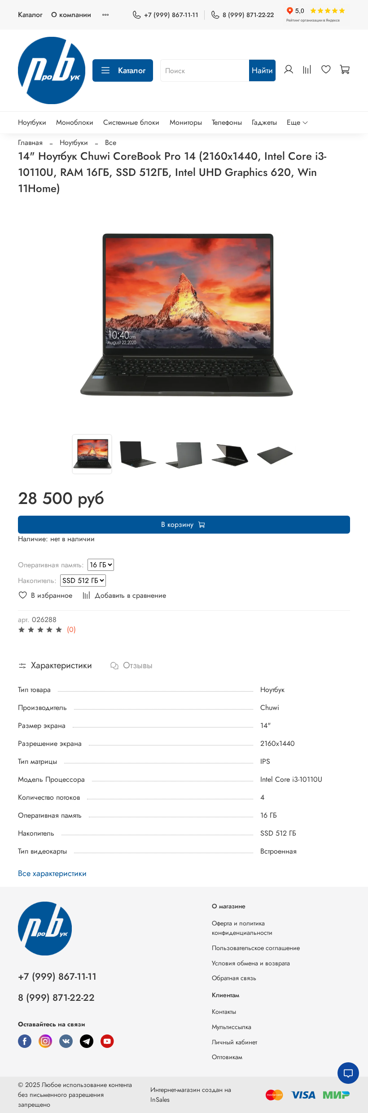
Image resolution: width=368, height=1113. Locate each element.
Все (110, 142)
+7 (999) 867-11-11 (171, 14)
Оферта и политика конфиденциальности (242, 928)
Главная (30, 142)
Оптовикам (227, 1056)
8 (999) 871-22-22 (248, 14)
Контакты (224, 1011)
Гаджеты (264, 122)
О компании (71, 14)
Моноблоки (74, 122)
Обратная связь (234, 977)
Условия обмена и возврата (251, 963)
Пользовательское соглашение (256, 947)
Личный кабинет (234, 1042)
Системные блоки (131, 122)
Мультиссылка (231, 1026)
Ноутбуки (32, 122)
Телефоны (227, 122)
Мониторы (186, 122)
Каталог (30, 14)
